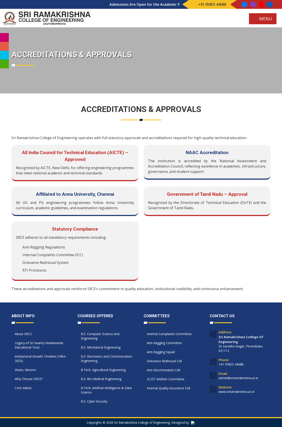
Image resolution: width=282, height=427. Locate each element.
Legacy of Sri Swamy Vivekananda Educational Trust (39, 345)
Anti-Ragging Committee (164, 343)
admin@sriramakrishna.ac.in (238, 378)
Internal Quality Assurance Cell (168, 388)
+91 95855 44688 (211, 4)
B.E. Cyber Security (94, 401)
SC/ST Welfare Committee (165, 379)
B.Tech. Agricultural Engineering (103, 370)
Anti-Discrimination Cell (163, 370)
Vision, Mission (25, 370)
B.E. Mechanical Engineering (101, 347)
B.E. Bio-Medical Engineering (101, 379)
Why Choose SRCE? (29, 379)
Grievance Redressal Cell (164, 361)
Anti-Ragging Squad (161, 352)
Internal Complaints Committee (169, 334)
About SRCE (23, 334)
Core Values (23, 388)
